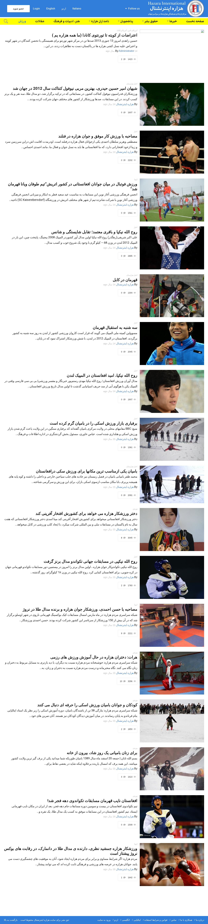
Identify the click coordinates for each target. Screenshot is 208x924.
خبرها (173, 21)
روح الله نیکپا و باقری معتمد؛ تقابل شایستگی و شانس (94, 232)
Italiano (76, 8)
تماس (173, 920)
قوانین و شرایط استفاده (155, 920)
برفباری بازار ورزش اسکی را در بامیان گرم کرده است (93, 423)
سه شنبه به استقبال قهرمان (115, 327)
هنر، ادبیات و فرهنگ (66, 21)
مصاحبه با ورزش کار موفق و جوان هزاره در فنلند (97, 136)
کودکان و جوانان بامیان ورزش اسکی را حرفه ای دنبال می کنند (87, 705)
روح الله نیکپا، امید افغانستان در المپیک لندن (102, 375)
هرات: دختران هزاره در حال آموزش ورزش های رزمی (93, 657)
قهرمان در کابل (125, 280)
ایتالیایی (137, 920)
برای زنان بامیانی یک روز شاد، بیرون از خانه (102, 753)
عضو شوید (18, 8)
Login (36, 8)
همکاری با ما (186, 920)
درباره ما (200, 920)
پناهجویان (126, 21)
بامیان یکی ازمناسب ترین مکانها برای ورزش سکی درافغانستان (86, 471)
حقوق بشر (151, 21)
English (50, 8)
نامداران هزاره (100, 21)
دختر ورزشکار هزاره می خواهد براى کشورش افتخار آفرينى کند (86, 513)
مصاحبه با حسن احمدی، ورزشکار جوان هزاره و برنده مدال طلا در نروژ (80, 609)
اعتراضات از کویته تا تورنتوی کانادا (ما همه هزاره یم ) (94, 35)
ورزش (22, 21)
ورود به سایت (103, 920)
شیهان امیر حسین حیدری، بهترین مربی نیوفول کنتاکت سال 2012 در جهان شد (75, 88)
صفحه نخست (195, 21)
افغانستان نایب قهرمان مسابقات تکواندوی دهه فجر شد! (92, 800)
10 (121, 681)
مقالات (39, 21)
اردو (64, 8)
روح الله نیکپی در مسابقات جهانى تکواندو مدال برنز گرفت (90, 561)
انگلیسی (126, 920)
